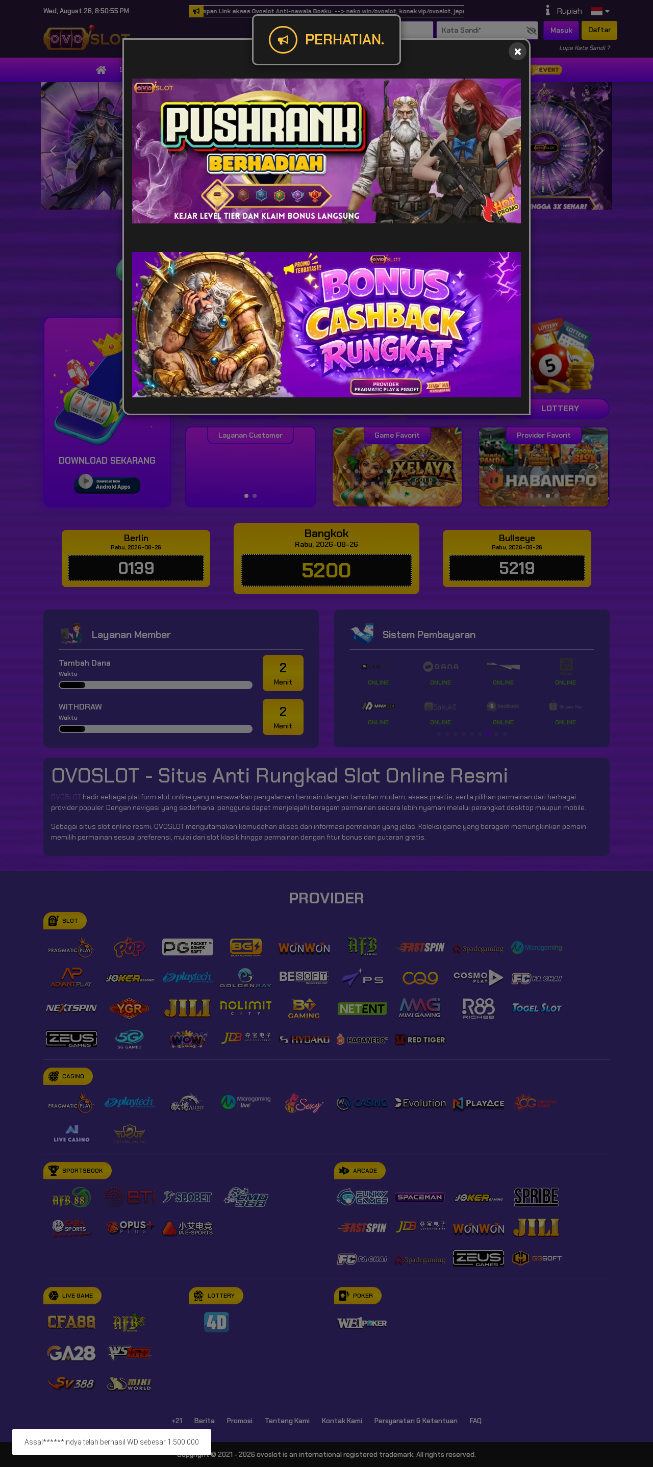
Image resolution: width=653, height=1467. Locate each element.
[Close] (517, 51)
